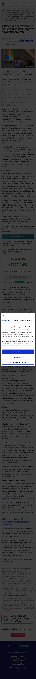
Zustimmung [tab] (6, 320)
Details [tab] (15, 320)
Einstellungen (17, 357)
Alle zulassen (18, 352)
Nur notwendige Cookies (18, 362)
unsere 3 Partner (13, 330)
